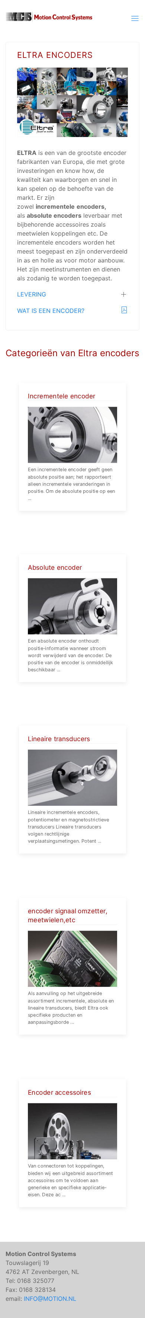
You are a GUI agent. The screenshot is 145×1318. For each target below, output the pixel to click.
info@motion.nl (50, 1298)
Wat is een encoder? (50, 310)
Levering (31, 294)
